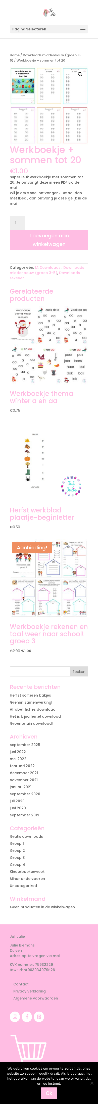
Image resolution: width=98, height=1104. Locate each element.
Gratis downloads (26, 836)
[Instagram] (15, 1017)
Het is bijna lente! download (35, 716)
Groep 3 (17, 857)
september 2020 (25, 794)
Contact (21, 984)
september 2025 (25, 744)
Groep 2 (17, 850)
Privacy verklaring (29, 991)
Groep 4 (17, 864)
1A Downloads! (48, 267)
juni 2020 (18, 808)
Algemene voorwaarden (35, 998)
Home (15, 55)
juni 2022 (18, 751)
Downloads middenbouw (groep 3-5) (47, 270)
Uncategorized (23, 885)
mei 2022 (18, 758)
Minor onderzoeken (27, 878)
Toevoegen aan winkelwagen (49, 240)
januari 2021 (20, 787)
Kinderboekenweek (27, 871)
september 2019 (24, 815)
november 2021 (24, 779)
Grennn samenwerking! (31, 702)
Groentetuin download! (31, 723)
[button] (80, 74)
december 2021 (24, 772)
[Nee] (91, 1083)
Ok (49, 1093)
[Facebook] (27, 1017)
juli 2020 (17, 801)
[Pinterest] (39, 1017)
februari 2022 (22, 765)
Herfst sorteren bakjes (30, 695)
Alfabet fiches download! (33, 709)
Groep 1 (17, 843)
